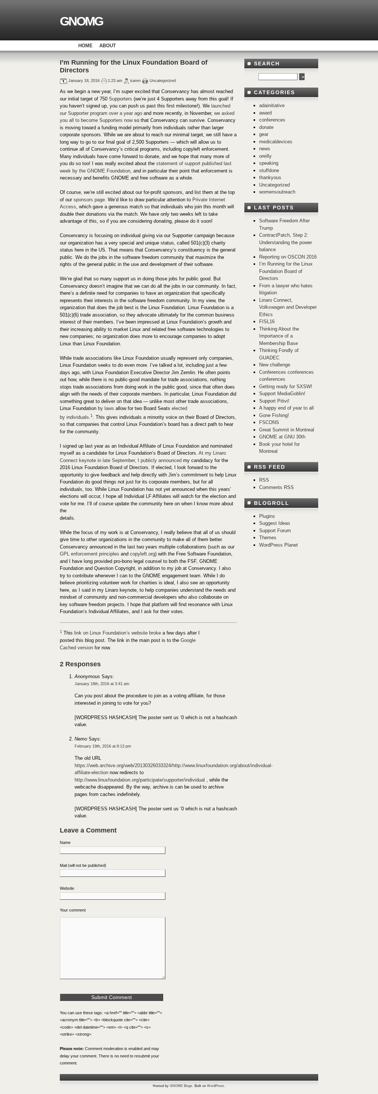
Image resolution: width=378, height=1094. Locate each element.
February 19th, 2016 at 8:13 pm (103, 746)
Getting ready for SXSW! (285, 386)
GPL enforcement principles (89, 554)
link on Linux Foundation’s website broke (117, 633)
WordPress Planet (278, 545)
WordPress (215, 1086)
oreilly (265, 156)
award (265, 113)
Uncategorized (274, 185)
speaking (268, 163)
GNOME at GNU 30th (282, 437)
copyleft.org (142, 554)
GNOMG (81, 21)
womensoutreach (277, 192)
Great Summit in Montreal (286, 430)
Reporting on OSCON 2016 (288, 257)
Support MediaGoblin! (282, 393)
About (107, 45)
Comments (276, 487)
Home (85, 45)
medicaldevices (275, 141)
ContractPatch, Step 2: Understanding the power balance (285, 242)
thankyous (270, 177)
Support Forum (275, 530)
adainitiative (272, 105)
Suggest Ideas (274, 523)
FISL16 (267, 321)
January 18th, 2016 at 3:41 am (102, 683)
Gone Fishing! (274, 415)
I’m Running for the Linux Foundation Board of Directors (286, 271)
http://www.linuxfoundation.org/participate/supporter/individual (140, 780)
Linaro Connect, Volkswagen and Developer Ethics (288, 307)
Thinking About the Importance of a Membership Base (279, 336)
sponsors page (89, 199)
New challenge (274, 364)
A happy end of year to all (286, 408)
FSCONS (269, 422)
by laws (106, 408)
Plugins (267, 516)
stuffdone (269, 170)
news (264, 148)
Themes (267, 537)
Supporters (120, 99)
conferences (272, 120)
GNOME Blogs (181, 1086)
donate (266, 127)
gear (263, 134)
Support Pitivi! (274, 401)
